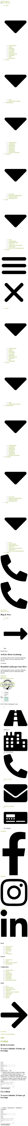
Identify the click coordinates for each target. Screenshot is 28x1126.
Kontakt (7, 249)
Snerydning (11, 148)
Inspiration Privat (13, 198)
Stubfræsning (12, 151)
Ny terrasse (11, 51)
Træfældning (12, 149)
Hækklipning (12, 145)
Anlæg (10, 99)
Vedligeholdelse (12, 142)
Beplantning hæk (13, 54)
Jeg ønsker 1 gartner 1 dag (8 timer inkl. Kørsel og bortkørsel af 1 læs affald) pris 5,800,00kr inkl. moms (14, 1075)
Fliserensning (12, 146)
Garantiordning (12, 241)
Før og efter (11, 194)
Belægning (11, 48)
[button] (14, 279)
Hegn (10, 56)
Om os (10, 239)
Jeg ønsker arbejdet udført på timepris (12, 1074)
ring (2, 1037)
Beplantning (12, 52)
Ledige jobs (11, 244)
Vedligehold (18, 1107)
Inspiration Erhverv (13, 196)
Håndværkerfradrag (13, 242)
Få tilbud (4, 1041)
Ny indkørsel (12, 49)
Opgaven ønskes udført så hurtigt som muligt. (13, 1072)
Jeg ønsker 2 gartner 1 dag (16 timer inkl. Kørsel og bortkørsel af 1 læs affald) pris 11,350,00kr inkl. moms (13, 1080)
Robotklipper (12, 58)
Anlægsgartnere (12, 45)
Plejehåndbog (12, 246)
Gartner (10, 46)
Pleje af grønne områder (14, 101)
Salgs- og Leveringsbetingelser (16, 248)
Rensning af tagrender (14, 152)
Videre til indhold (5, 1)
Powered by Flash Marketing (8, 1034)
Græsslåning (12, 144)
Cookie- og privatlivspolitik (15, 245)
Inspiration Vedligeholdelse (15, 195)
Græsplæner (12, 55)
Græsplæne (3, 1109)
